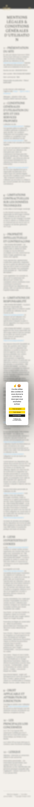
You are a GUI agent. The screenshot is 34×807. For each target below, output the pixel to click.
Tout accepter (17, 409)
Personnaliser (17, 415)
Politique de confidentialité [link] (16, 419)
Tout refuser (17, 412)
